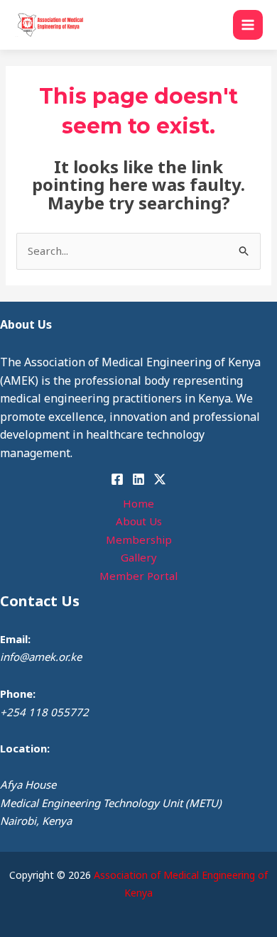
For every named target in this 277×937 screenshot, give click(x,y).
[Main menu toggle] (248, 25)
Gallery (139, 557)
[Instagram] (159, 479)
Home (138, 503)
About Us (139, 521)
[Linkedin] (138, 479)
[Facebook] (117, 479)
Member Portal (138, 576)
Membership (139, 539)
